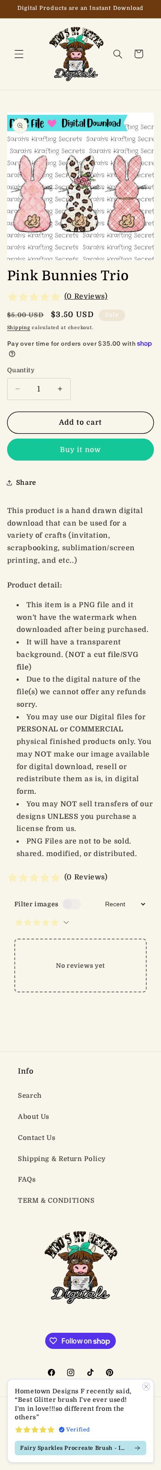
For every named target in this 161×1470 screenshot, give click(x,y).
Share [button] (26, 483)
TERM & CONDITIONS (56, 1201)
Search (30, 1096)
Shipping (18, 328)
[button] (18, 53)
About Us (34, 1117)
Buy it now (81, 450)
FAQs (27, 1179)
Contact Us (36, 1138)
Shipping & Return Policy (62, 1159)
